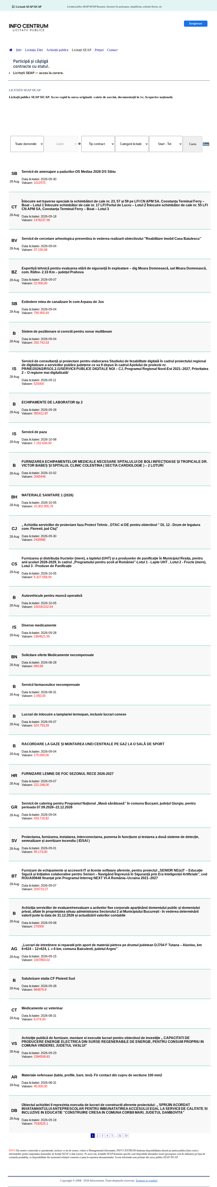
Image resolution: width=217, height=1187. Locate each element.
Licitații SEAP (81, 50)
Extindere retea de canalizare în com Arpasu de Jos (63, 302)
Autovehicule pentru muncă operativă (52, 595)
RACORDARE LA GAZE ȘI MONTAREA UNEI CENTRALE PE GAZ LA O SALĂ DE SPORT (93, 744)
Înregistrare (195, 23)
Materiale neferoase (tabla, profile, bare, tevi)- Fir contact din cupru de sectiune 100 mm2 (92, 1075)
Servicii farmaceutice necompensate (51, 684)
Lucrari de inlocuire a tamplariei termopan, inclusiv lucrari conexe (74, 714)
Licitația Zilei (34, 50)
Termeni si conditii (146, 1180)
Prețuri (99, 50)
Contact (112, 50)
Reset (206, 144)
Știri (19, 50)
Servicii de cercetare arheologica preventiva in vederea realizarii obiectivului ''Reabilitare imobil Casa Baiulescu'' (111, 238)
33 (126, 1135)
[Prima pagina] (11, 50)
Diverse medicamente (39, 625)
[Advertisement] (110, 115)
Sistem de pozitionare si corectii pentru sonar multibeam (67, 331)
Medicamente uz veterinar (42, 1008)
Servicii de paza (34, 432)
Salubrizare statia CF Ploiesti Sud (48, 978)
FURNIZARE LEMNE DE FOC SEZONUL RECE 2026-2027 (68, 774)
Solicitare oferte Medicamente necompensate (58, 655)
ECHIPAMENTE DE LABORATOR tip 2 (52, 402)
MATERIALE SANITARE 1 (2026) (47, 495)
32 (119, 1135)
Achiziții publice (57, 50)
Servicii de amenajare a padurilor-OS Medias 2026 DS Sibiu (69, 171)
